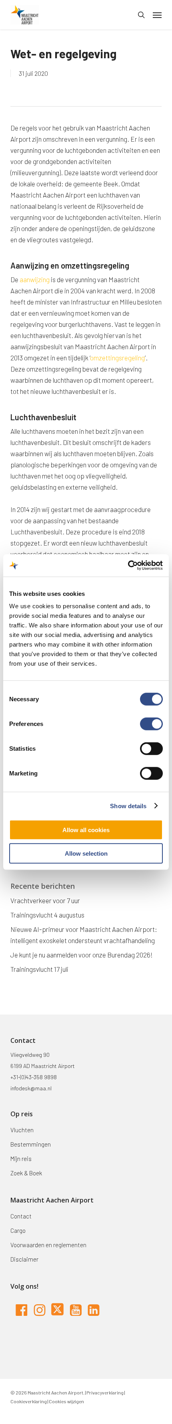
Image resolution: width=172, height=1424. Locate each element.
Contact (21, 1216)
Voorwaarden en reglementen (48, 1244)
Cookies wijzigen (66, 1401)
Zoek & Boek (26, 1173)
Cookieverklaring (28, 1401)
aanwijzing (35, 279)
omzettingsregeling (117, 358)
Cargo (18, 1230)
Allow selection (86, 853)
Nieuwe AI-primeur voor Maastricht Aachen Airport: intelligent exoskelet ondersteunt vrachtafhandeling (83, 934)
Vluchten (22, 1129)
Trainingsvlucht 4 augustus (47, 915)
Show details (128, 805)
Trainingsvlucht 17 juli (39, 969)
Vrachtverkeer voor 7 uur (45, 900)
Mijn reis (21, 1158)
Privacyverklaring (105, 1392)
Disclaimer (24, 1259)
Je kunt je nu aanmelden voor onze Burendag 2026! (81, 955)
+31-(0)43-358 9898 (33, 1077)
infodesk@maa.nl (31, 1088)
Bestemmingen (30, 1144)
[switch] (151, 724)
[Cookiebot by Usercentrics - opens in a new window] (128, 565)
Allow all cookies (86, 830)
